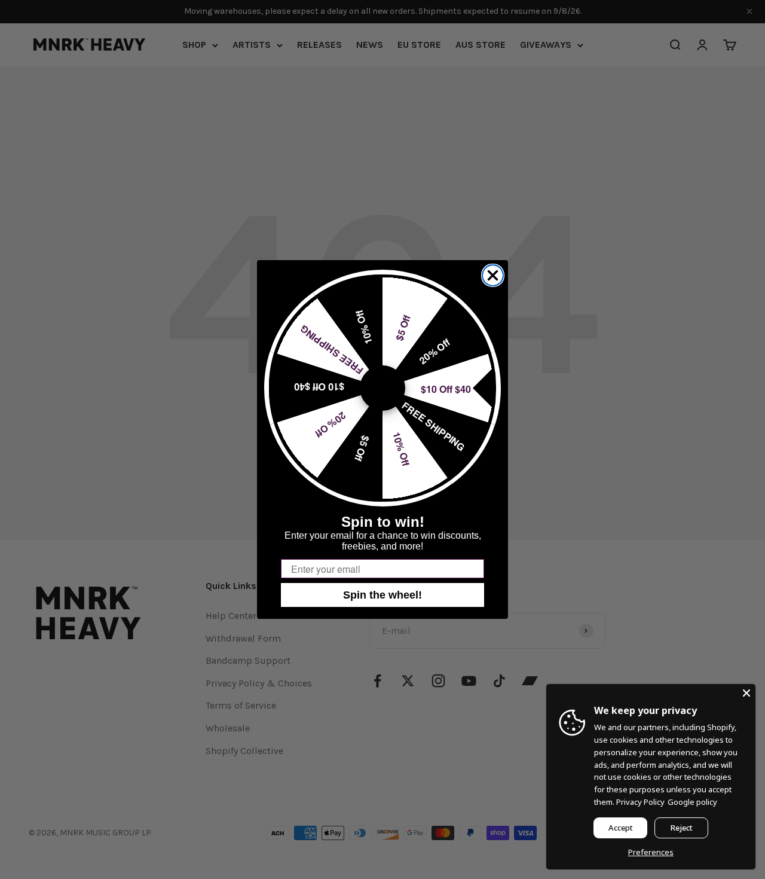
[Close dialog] (492, 275)
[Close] (746, 693)
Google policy (692, 801)
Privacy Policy (640, 801)
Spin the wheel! (382, 595)
